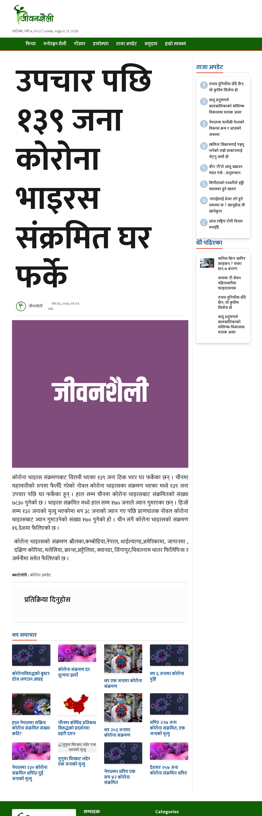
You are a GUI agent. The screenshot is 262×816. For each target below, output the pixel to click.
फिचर (31, 44)
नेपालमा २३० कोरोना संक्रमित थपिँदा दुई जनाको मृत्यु (29, 773)
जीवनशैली (36, 306)
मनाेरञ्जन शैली (54, 44)
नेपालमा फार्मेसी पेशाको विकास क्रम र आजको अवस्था (226, 128)
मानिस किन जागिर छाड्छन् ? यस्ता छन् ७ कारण (231, 263)
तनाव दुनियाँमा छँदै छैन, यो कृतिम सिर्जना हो (226, 87)
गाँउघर (79, 44)
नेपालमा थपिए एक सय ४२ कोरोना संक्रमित (119, 777)
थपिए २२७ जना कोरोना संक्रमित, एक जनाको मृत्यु (167, 728)
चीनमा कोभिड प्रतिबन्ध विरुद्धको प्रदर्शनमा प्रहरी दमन (77, 728)
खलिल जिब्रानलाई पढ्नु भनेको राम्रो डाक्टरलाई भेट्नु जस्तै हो (226, 150)
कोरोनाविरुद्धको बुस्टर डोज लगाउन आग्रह (31, 676)
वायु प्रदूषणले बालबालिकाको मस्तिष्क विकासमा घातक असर (226, 106)
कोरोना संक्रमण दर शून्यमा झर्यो (74, 672)
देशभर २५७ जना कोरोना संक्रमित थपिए (168, 770)
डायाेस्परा (100, 44)
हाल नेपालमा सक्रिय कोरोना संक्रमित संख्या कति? (31, 728)
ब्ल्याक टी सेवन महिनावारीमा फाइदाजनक (229, 283)
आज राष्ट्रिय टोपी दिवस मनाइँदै (226, 224)
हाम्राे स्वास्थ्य (175, 44)
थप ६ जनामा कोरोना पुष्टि (167, 676)
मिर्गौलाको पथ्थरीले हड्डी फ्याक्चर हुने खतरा (226, 186)
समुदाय (151, 44)
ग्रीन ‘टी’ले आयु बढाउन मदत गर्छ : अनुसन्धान (225, 169)
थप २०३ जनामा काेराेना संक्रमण (117, 733)
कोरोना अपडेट (40, 575)
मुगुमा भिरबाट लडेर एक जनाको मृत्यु (74, 761)
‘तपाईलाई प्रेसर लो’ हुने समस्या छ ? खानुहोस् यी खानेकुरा (227, 205)
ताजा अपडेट (126, 44)
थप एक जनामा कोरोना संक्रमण (123, 683)
